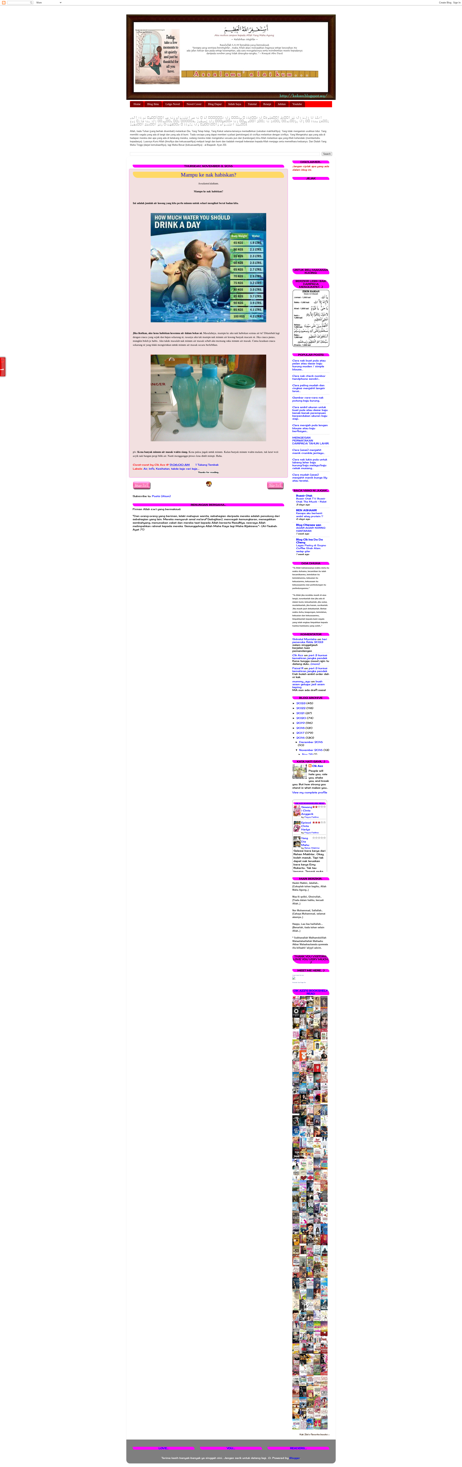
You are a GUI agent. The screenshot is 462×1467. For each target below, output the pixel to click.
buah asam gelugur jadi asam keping (308, 684)
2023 (301, 703)
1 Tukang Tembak (207, 464)
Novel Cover (194, 104)
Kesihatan (163, 468)
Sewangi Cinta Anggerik (307, 810)
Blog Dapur (215, 104)
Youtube (297, 104)
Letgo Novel (172, 104)
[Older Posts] (275, 486)
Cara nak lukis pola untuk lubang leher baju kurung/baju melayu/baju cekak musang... (309, 464)
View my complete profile (309, 792)
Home (137, 104)
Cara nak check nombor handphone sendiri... (308, 377)
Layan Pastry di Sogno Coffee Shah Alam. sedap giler (311, 548)
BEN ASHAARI (306, 510)
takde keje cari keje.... (185, 468)
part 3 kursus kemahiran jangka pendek (309, 657)
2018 (301, 728)
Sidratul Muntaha (304, 639)
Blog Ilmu (153, 104)
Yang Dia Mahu (305, 841)
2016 (301, 737)
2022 (301, 708)
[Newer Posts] (142, 486)
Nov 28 (308, 754)
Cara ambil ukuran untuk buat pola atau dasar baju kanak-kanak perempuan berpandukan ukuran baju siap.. (310, 413)
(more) (315, 663)
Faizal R (297, 668)
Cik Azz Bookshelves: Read (309, 803)
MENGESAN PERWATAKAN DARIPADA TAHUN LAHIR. (310, 440)
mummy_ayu (301, 681)
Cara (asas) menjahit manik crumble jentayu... (308, 451)
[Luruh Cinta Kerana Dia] (303, 1242)
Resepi (267, 104)
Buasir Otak (304, 495)
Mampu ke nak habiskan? (208, 175)
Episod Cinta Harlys (306, 826)
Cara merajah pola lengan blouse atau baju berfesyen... (310, 428)
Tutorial (252, 104)
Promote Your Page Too (299, 982)
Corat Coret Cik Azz (298, 975)
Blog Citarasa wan (308, 524)
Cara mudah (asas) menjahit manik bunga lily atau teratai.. (309, 477)
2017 (300, 732)
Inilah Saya (234, 104)
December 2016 (311, 742)
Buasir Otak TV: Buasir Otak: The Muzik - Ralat (311, 500)
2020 (301, 718)
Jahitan (282, 104)
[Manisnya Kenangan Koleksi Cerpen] (325, 1101)
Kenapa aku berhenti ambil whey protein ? (309, 515)
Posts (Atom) (161, 496)
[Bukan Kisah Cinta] (303, 1253)
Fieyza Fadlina (311, 817)
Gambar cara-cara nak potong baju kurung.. (307, 399)
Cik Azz (297, 655)
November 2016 (311, 750)
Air (145, 468)
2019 (301, 722)
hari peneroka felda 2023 (309, 640)
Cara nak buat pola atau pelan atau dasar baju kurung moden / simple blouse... (309, 365)
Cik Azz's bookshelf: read (310, 992)
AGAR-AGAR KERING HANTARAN (310, 529)
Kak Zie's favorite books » (314, 1434)
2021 (301, 713)
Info (151, 468)
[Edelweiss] (296, 1112)
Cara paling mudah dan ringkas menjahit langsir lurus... (308, 388)
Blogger (294, 1458)
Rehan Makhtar (312, 848)
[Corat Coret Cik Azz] (293, 978)
